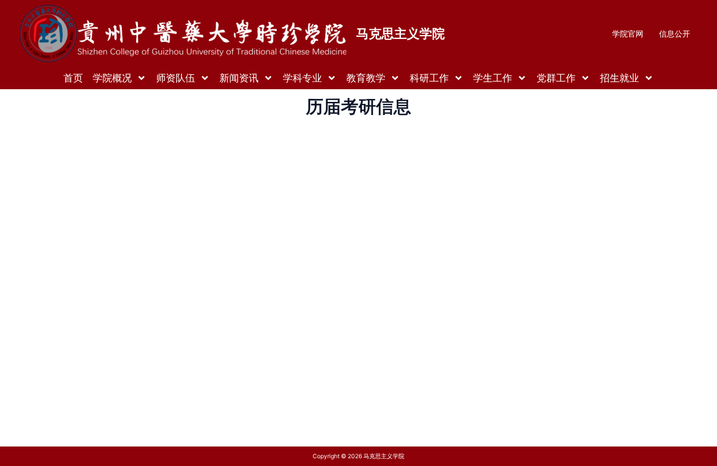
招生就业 (619, 78)
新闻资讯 (239, 78)
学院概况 (112, 78)
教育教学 (365, 78)
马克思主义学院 (400, 33)
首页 (73, 78)
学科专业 (302, 78)
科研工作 (429, 78)
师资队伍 (175, 78)
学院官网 (627, 34)
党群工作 (556, 78)
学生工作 (492, 78)
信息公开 (674, 34)
